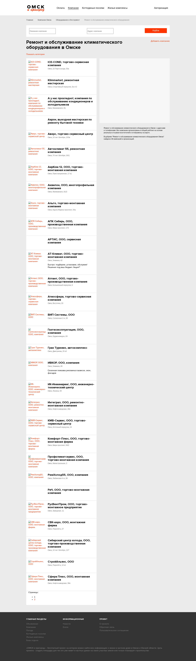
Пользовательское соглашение (114, 630)
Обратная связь (106, 627)
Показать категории (35, 54)
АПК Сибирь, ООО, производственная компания (67, 223)
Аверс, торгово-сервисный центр (70, 134)
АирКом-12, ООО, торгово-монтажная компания (66, 168)
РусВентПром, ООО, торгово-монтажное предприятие (68, 505)
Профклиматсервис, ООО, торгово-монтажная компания (68, 458)
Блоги (65, 627)
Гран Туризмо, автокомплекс (67, 348)
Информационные (73, 619)
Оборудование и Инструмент (68, 20)
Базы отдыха (32, 640)
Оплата (61, 8)
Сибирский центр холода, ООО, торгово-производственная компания (69, 543)
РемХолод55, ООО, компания (68, 475)
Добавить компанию (160, 41)
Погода (29, 630)
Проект (103, 619)
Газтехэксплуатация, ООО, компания (66, 331)
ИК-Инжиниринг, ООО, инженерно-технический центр (71, 386)
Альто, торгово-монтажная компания (66, 205)
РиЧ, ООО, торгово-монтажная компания (68, 491)
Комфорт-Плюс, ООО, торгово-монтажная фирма (69, 440)
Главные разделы (36, 619)
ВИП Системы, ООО (61, 314)
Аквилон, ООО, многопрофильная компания (71, 186)
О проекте (104, 624)
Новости (67, 624)
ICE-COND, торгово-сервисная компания (68, 63)
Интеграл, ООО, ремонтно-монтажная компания (66, 404)
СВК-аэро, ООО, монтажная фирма (66, 524)
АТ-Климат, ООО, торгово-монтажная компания (66, 255)
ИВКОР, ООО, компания (63, 362)
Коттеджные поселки (93, 8)
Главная (29, 20)
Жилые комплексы (118, 8)
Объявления (32, 624)
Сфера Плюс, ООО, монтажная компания (69, 578)
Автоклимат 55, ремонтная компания (66, 150)
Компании (73, 8)
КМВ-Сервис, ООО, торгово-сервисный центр (67, 422)
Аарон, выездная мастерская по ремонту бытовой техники (70, 121)
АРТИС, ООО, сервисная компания (64, 241)
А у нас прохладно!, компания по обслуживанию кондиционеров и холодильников (70, 101)
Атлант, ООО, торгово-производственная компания (67, 280)
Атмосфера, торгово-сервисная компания (69, 298)
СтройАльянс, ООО (61, 561)
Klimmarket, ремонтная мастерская (63, 81)
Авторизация (161, 8)
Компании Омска (44, 20)
